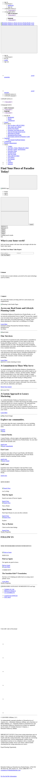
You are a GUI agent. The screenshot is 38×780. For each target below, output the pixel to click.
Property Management (10, 141)
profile (6, 58)
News (9, 159)
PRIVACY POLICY (10, 589)
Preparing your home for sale (16, 128)
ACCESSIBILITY (9, 591)
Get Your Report (5, 253)
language (10, 162)
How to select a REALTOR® (16, 124)
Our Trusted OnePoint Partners (16, 138)
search (3, 228)
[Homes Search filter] (15, 217)
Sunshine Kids (12, 151)
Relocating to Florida (14, 132)
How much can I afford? (14, 125)
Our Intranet (11, 157)
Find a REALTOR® (13, 154)
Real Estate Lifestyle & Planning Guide (19, 135)
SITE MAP (7, 595)
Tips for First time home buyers (16, 130)
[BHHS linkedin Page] (17, 683)
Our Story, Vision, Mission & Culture (18, 146)
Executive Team (12, 149)
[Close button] (23, 181)
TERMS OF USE (9, 588)
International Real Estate (14, 133)
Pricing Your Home (13, 127)
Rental (9, 117)
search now (4, 443)
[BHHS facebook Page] (17, 642)
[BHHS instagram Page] (17, 711)
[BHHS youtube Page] (17, 697)
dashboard (11, 5)
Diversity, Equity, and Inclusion (16, 148)
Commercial (11, 119)
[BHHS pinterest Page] (17, 670)
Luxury (6, 120)
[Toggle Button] (19, 38)
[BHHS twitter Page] (17, 656)
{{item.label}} (12, 10)
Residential (11, 115)
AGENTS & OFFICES (10, 594)
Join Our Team (12, 152)
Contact (10, 144)
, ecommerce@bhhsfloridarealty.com (17, 767)
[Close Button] (15, 202)
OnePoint (7, 136)
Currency (10, 160)
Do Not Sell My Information (9, 774)
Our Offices (11, 156)
